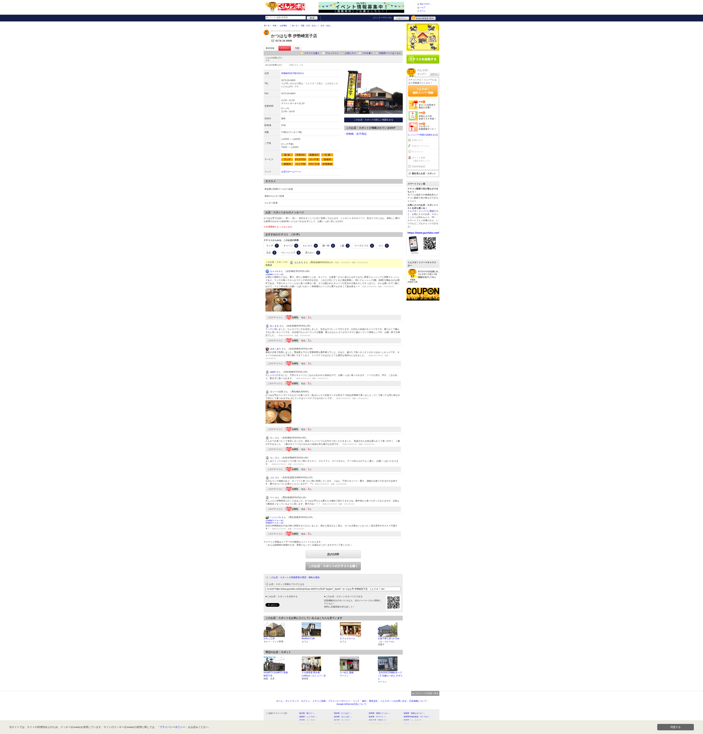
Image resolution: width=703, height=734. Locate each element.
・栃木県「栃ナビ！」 (306, 713)
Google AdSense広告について (351, 704)
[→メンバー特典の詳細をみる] (423, 134)
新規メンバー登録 (423, 17)
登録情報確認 (418, 166)
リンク (356, 701)
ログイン (401, 17)
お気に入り (350, 53)
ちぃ (272, 437)
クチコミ (284, 48)
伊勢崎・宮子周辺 (356, 133)
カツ (383, 245)
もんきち (298, 262)
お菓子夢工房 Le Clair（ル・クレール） (388, 640)
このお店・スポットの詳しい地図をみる (373, 119)
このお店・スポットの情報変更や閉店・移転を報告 (294, 577)
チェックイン (332, 53)
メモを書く (367, 53)
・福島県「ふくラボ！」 (307, 717)
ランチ (271, 245)
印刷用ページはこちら (390, 53)
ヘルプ (422, 7)
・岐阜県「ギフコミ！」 (377, 717)
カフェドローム (347, 638)
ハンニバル (275, 517)
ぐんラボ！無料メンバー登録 (423, 90)
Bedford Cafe (308, 638)
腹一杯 (328, 245)
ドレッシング (290, 252)
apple (273, 372)
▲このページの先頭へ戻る (425, 693)
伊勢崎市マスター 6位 (274, 523)
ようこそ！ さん (382, 18)
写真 (297, 48)
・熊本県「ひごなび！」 (342, 713)
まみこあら (275, 348)
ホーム (422, 11)
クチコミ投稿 (319, 701)
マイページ (417, 152)
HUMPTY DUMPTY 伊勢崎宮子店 (276, 674)
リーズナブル (363, 245)
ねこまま (274, 326)
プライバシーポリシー (339, 701)
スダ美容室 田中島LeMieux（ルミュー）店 (314, 674)
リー (272, 497)
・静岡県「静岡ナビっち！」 (379, 713)
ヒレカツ (309, 245)
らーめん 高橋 (347, 672)
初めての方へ (425, 4)
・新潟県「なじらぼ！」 (342, 717)
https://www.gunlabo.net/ (423, 232)
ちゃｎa (274, 271)
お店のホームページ (291, 171)
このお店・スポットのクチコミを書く (333, 566)
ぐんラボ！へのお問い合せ (393, 701)
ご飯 (344, 245)
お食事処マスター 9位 (274, 274)
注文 (270, 252)
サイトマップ (292, 701)
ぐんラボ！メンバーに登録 (421, 211)
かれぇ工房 (269, 638)
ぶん (272, 477)
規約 (364, 701)
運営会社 (373, 701)
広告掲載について (418, 701)
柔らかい (312, 252)
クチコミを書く (312, 53)
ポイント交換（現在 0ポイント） (421, 159)
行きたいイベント (420, 146)
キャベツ (290, 245)
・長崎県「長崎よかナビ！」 (414, 713)
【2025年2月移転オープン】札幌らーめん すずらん (390, 675)
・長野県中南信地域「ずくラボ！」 (416, 717)
